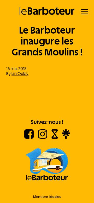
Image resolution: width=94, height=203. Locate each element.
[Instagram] (42, 137)
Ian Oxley (19, 73)
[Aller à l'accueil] (47, 164)
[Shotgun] (54, 137)
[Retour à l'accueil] (47, 11)
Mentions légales (47, 197)
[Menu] (84, 11)
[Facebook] (29, 137)
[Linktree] (66, 137)
